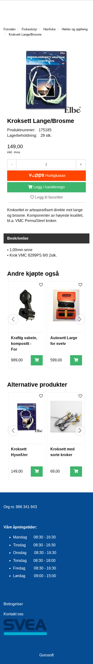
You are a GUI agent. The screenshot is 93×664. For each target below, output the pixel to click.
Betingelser (13, 604)
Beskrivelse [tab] (17, 238)
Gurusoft (46, 655)
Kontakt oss (13, 614)
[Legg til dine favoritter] (41, 285)
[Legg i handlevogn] (37, 360)
